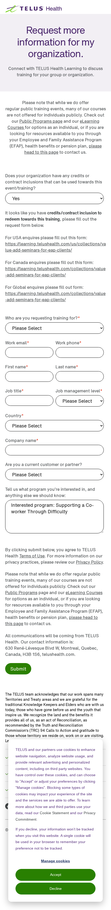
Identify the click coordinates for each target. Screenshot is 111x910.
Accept (55, 875)
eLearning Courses (84, 592)
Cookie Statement (54, 813)
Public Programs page (40, 121)
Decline (56, 888)
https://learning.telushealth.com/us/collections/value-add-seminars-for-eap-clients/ (55, 247)
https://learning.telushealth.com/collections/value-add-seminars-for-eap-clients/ (55, 272)
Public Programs (21, 592)
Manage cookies (55, 861)
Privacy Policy (89, 562)
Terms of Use (32, 556)
